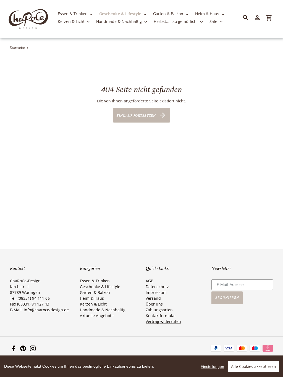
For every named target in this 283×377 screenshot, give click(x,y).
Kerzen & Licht (93, 304)
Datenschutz (157, 286)
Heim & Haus (92, 298)
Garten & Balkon (95, 292)
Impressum (156, 292)
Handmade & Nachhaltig (102, 309)
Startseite (17, 47)
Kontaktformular (161, 315)
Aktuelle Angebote (97, 315)
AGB (149, 280)
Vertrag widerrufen (163, 321)
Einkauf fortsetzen (136, 115)
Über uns (154, 304)
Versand (153, 298)
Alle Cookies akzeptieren (253, 366)
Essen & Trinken (95, 280)
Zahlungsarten (159, 309)
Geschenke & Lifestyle (100, 286)
